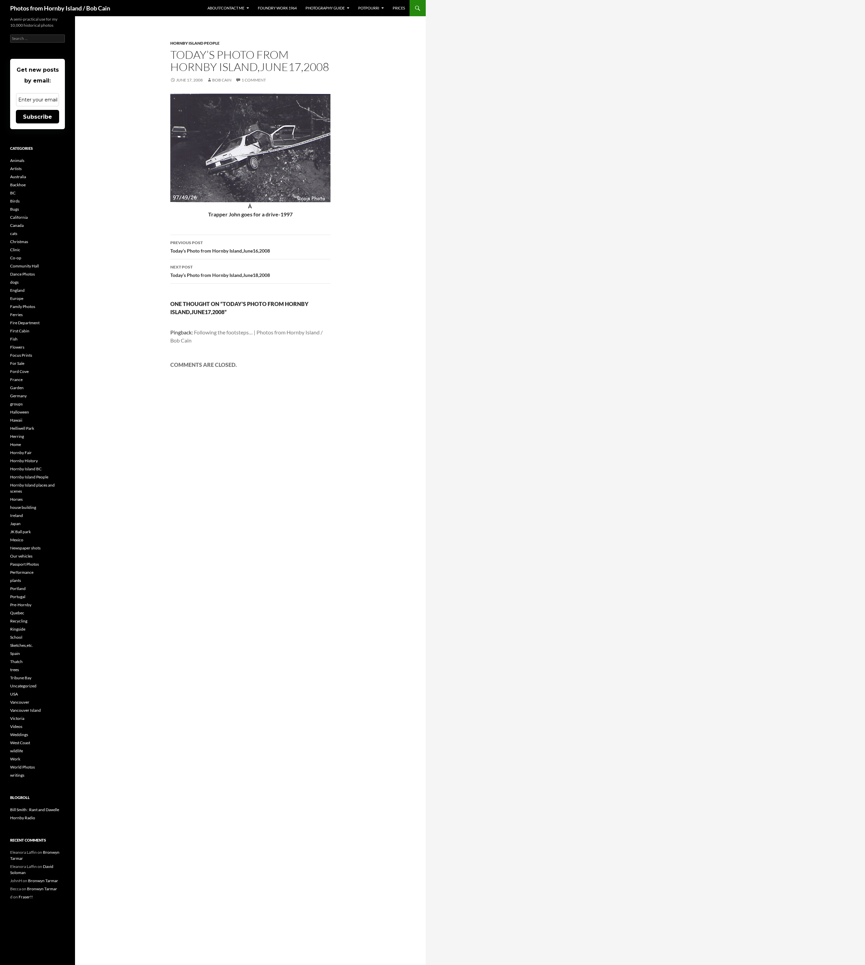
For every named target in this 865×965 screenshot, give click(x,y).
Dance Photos (22, 274)
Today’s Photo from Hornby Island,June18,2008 (220, 271)
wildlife (16, 750)
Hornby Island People (195, 43)
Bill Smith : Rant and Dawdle (34, 809)
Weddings (19, 734)
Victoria (17, 718)
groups (16, 403)
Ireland (16, 515)
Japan (15, 523)
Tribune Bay (20, 677)
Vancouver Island (25, 710)
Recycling (18, 620)
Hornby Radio (22, 817)
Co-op (15, 257)
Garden (17, 387)
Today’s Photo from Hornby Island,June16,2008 (220, 247)
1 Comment (254, 80)
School (16, 637)
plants (15, 580)
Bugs (14, 209)
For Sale (17, 363)
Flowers (17, 347)
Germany (18, 395)
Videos (16, 726)
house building (23, 507)
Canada (17, 225)
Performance (21, 572)
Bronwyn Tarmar (43, 880)
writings (17, 775)
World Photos (22, 767)
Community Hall (24, 265)
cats (13, 233)
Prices (399, 8)
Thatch (16, 661)
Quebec (17, 612)
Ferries (16, 314)
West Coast (20, 742)
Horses (16, 499)
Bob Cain (221, 80)
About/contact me (225, 8)
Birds (15, 201)
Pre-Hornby (20, 604)
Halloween (19, 412)
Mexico (16, 539)
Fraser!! (26, 896)
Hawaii (16, 420)
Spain (15, 653)
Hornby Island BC (26, 468)
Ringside (17, 629)
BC (13, 192)
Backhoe (18, 184)
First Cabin (19, 330)
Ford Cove (19, 371)
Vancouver (19, 702)
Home (15, 444)
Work (15, 758)
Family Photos (22, 306)
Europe (16, 298)
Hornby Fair (21, 452)
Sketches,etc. (21, 645)
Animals (17, 160)
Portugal (17, 596)
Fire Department (25, 322)
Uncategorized (23, 685)
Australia (18, 176)
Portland (18, 588)
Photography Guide (325, 8)
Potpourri (368, 8)
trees (14, 669)
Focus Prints (21, 355)
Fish (14, 339)
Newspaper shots (25, 547)
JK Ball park (20, 531)
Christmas (19, 241)
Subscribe (37, 117)
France (16, 379)
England (17, 290)
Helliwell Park (22, 428)
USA (14, 694)
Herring (17, 436)
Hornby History (24, 460)
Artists (16, 168)
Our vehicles (21, 556)
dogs (14, 282)
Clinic (15, 249)
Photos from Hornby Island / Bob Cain (60, 8)
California (19, 217)
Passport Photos (24, 564)
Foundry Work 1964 (277, 8)
